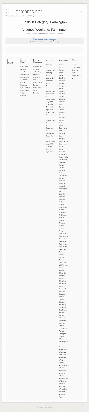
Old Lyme (62, 262)
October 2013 (50, 133)
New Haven (63, 241)
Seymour (62, 294)
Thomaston (63, 328)
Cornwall (62, 109)
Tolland (61, 331)
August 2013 (50, 141)
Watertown (62, 357)
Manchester (63, 207)
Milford (61, 218)
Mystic (61, 228)
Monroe (61, 220)
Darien (61, 120)
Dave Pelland (41, 33)
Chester (61, 102)
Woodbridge (63, 389)
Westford (62, 373)
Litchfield (62, 199)
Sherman (62, 302)
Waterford (62, 355)
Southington (63, 310)
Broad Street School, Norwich (24, 93)
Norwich (62, 260)
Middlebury (63, 212)
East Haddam (63, 128)
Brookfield (62, 91)
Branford (62, 83)
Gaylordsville (63, 157)
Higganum (62, 183)
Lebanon (62, 196)
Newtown (62, 252)
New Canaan (63, 236)
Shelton (61, 299)
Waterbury (62, 352)
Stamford (62, 318)
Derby (61, 123)
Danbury (62, 115)
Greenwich (62, 162)
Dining (61, 125)
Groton (61, 165)
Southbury (62, 304)
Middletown (63, 215)
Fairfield (62, 152)
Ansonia (62, 65)
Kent (60, 191)
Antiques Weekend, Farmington (45, 29)
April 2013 (49, 152)
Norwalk (62, 257)
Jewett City (63, 186)
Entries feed (76, 67)
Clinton (61, 104)
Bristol (61, 88)
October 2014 (50, 91)
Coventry (62, 112)
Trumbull (62, 336)
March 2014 (50, 112)
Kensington (63, 188)
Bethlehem (62, 78)
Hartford (62, 181)
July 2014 (49, 102)
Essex (61, 149)
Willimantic (63, 381)
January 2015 (50, 78)
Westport (62, 376)
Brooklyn (62, 94)
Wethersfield (63, 378)
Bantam (61, 67)
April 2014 (49, 109)
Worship (62, 394)
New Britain (63, 233)
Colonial (62, 107)
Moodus (62, 225)
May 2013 (49, 149)
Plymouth (62, 273)
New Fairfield (63, 239)
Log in (74, 65)
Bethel (61, 75)
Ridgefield (62, 281)
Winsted (62, 386)
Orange (61, 268)
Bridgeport (62, 86)
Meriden (62, 210)
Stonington (62, 320)
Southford (62, 307)
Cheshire (62, 99)
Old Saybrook (63, 265)
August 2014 (50, 99)
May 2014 (49, 107)
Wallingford (63, 349)
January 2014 (50, 120)
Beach (61, 70)
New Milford (63, 247)
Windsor (62, 384)
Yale (60, 397)
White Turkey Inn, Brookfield (37, 72)
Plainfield (62, 270)
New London (63, 244)
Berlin (61, 72)
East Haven (63, 144)
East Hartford (63, 141)
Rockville (62, 286)
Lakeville (62, 194)
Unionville (62, 347)
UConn (61, 339)
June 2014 (49, 104)
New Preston (63, 249)
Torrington (62, 334)
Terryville (62, 326)
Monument (62, 223)
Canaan (61, 96)
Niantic (61, 254)
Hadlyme (62, 170)
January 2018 (50, 70)
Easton (61, 146)
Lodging (61, 202)
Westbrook (62, 370)
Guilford (61, 167)
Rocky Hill (62, 289)
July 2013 (49, 144)
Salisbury (62, 291)
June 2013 (49, 146)
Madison (62, 204)
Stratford (62, 323)
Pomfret (62, 275)
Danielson (62, 117)
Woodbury (62, 391)
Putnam (61, 278)
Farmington (60, 33)
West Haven (63, 368)
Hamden (62, 178)
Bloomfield (62, 80)
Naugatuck (62, 231)
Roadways (62, 283)
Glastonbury (63, 159)
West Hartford (63, 365)
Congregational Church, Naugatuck (24, 80)
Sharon (61, 297)
